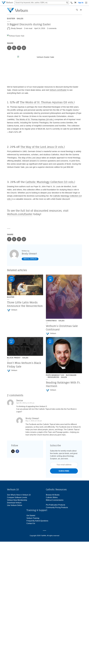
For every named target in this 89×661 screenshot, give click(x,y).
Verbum (14, 310)
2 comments (51, 28)
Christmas (51, 321)
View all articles (30, 259)
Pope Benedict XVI (55, 375)
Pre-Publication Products (55, 505)
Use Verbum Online (14, 505)
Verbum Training (32, 518)
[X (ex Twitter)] (13, 451)
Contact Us (30, 523)
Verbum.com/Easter (58, 90)
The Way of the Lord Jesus (29, 158)
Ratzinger (71, 375)
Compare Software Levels (17, 497)
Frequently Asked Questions (37, 521)
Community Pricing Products (57, 507)
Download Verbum (14, 503)
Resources (53, 377)
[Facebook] (17, 451)
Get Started (30, 515)
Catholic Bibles (52, 497)
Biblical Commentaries (54, 500)
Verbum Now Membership (17, 500)
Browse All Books (52, 495)
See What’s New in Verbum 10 (19, 495)
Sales (20, 19)
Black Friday (14, 358)
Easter (11, 19)
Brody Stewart (16, 28)
